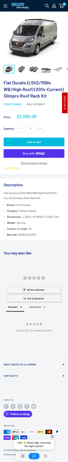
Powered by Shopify (14, 454)
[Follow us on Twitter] (13, 406)
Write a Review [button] (35, 289)
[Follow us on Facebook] (6, 406)
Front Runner (13, 104)
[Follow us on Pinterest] (26, 406)
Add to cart (34, 142)
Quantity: (9, 128)
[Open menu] (5, 6)
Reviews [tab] (13, 307)
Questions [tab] (35, 307)
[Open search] (47, 6)
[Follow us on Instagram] (19, 406)
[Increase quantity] (40, 128)
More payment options (34, 163)
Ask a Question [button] (35, 298)
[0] (61, 6)
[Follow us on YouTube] (33, 406)
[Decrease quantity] (21, 128)
